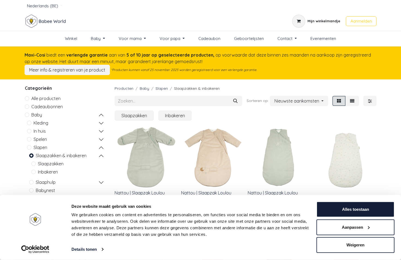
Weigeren (355, 245)
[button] (299, 101)
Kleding (41, 123)
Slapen (40, 147)
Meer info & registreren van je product (67, 70)
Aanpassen (352, 227)
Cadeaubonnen (47, 106)
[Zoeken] (235, 101)
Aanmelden (361, 21)
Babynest (45, 190)
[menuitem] (71, 38)
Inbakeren (48, 172)
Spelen (40, 139)
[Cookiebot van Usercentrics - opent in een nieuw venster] (35, 249)
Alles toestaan (355, 209)
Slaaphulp (46, 182)
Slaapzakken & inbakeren (61, 155)
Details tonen (84, 249)
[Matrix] (339, 101)
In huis (40, 131)
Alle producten (46, 98)
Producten (124, 88)
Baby (36, 114)
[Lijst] (352, 101)
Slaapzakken (51, 163)
